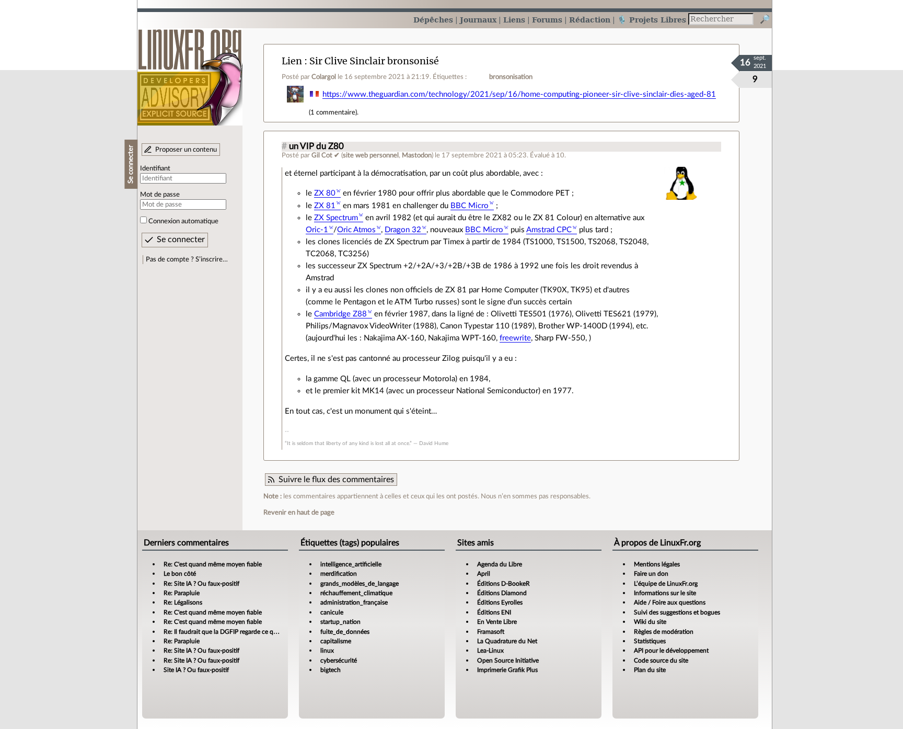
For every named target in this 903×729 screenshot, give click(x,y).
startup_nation (340, 622)
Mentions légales (657, 564)
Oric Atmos (356, 230)
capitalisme (335, 641)
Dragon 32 (403, 230)
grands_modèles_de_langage (359, 583)
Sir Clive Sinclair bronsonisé (374, 61)
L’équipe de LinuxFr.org (666, 583)
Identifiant (155, 168)
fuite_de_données (344, 632)
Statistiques (650, 641)
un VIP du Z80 (316, 146)
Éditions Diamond (502, 593)
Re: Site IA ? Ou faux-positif (201, 583)
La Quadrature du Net (507, 641)
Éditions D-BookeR (503, 583)
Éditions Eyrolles (500, 602)
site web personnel (371, 155)
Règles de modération (663, 632)
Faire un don (651, 574)
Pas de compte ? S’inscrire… (187, 259)
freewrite (515, 338)
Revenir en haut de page (298, 512)
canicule (331, 612)
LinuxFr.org (189, 71)
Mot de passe (160, 194)
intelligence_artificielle (350, 564)
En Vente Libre (497, 622)
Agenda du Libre (499, 564)
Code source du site (661, 660)
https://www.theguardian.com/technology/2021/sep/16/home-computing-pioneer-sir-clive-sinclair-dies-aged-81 (519, 94)
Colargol (323, 77)
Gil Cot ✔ (325, 155)
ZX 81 (324, 206)
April (483, 574)
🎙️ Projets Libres (651, 19)
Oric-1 (317, 230)
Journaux (478, 19)
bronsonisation (510, 77)
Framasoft (490, 632)
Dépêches (433, 19)
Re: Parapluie (182, 593)
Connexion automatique (183, 221)
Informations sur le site (665, 593)
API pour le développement (671, 650)
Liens (514, 19)
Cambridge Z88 (340, 314)
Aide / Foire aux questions (669, 602)
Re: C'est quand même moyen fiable (213, 564)
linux (327, 650)
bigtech (330, 670)
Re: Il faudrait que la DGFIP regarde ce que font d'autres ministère (253, 632)
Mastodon (417, 155)
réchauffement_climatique (356, 593)
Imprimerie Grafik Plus (507, 670)
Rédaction (589, 19)
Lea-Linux (490, 650)
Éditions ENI (494, 612)
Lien (292, 61)
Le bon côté (180, 574)
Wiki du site (650, 622)
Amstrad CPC (549, 230)
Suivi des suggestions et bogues (677, 612)
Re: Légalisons (183, 602)
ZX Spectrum (336, 218)
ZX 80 (324, 193)
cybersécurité (338, 660)
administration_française (354, 602)
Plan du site (650, 670)
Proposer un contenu (186, 149)
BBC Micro (469, 206)
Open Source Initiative (508, 660)
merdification (338, 574)
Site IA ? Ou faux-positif (196, 670)
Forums (547, 19)
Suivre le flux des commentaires (336, 479)
